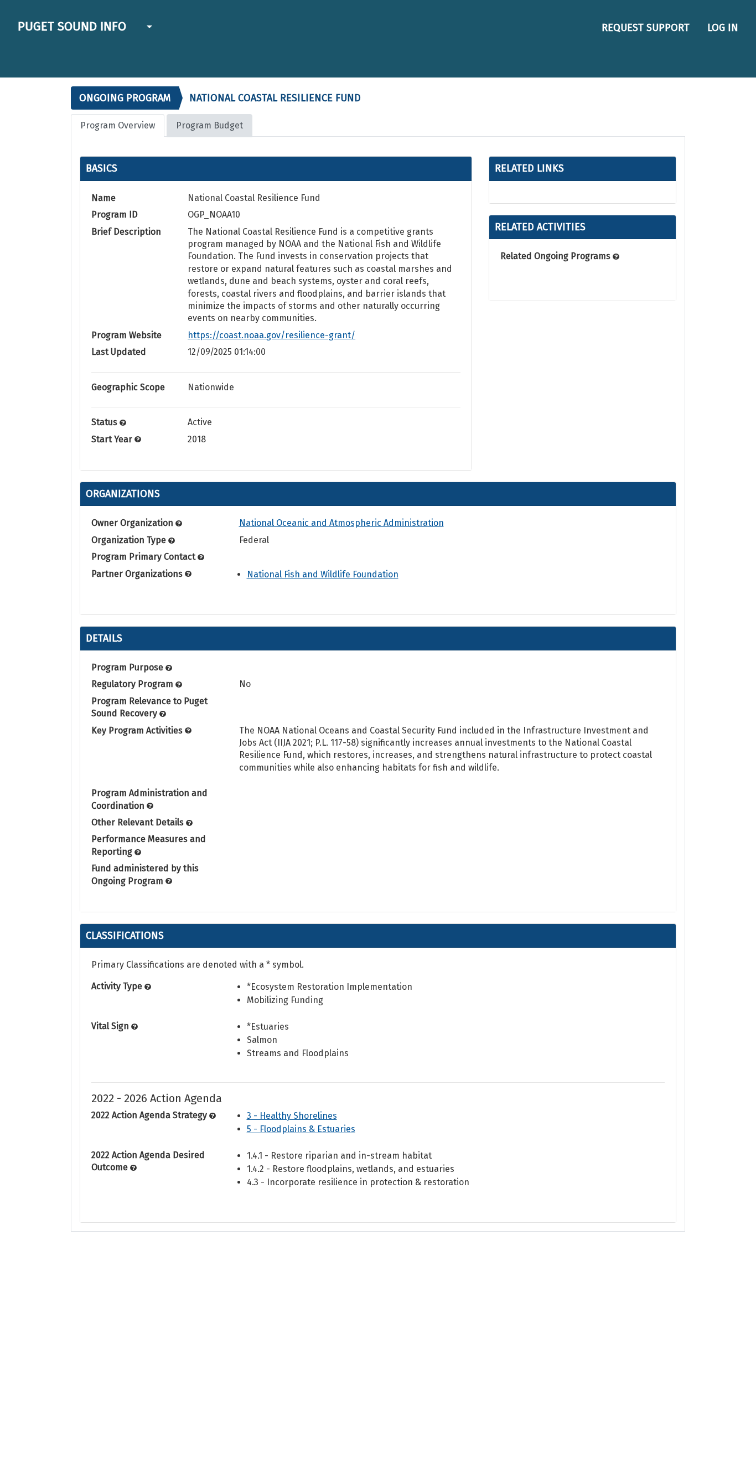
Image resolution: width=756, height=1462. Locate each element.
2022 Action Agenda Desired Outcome (148, 1161)
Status (105, 422)
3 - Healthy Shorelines (292, 1115)
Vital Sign (111, 1026)
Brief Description (126, 231)
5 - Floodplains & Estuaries (301, 1129)
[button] (148, 27)
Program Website (126, 335)
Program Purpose (128, 667)
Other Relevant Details (138, 822)
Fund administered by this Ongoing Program (145, 874)
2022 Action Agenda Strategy (150, 1115)
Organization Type (129, 540)
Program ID (114, 214)
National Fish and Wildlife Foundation (322, 574)
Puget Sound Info (72, 26)
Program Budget (209, 125)
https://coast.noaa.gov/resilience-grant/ (271, 335)
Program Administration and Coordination (149, 799)
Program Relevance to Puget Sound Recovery (149, 707)
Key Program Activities (138, 730)
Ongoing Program (124, 98)
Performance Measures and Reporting (148, 845)
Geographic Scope (128, 387)
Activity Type (117, 986)
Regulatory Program (133, 684)
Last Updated (118, 352)
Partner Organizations (138, 574)
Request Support (646, 28)
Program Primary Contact (144, 556)
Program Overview (117, 125)
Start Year (112, 439)
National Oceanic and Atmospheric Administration (341, 523)
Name (103, 198)
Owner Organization (133, 523)
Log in (722, 28)
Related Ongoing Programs (556, 256)
